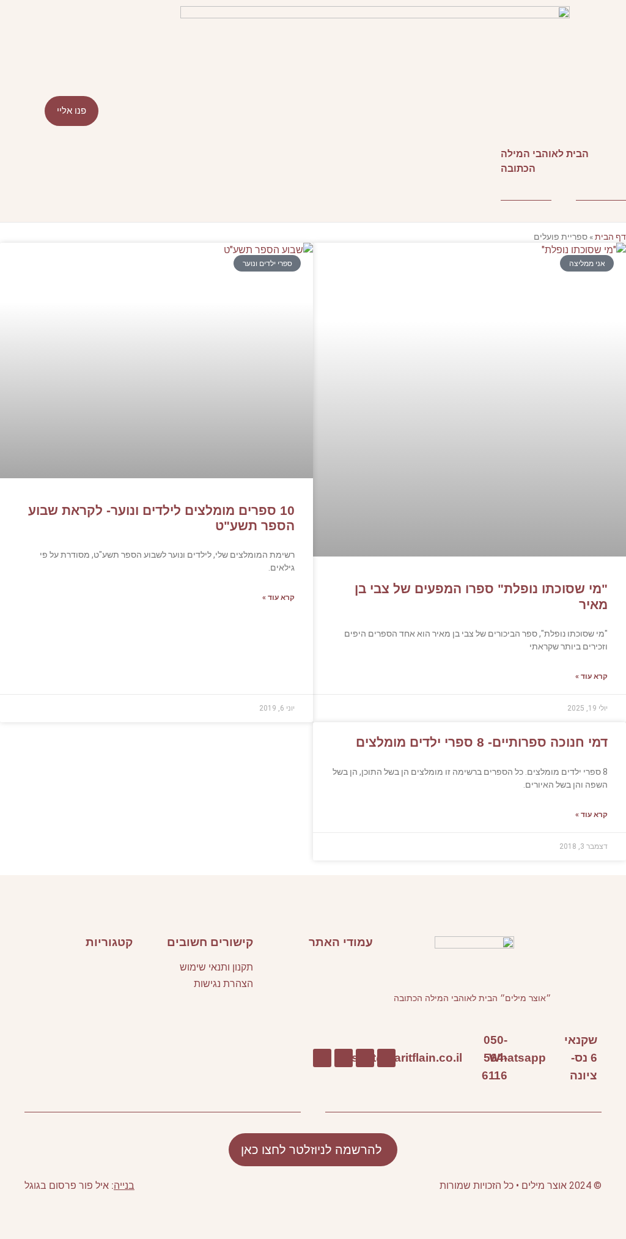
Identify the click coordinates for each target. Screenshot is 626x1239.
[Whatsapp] (551, 1057)
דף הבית (610, 237)
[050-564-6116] (513, 1057)
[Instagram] (322, 1058)
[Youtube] (365, 1058)
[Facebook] (386, 1058)
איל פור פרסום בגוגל (66, 1185)
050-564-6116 (494, 1057)
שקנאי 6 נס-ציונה (580, 1057)
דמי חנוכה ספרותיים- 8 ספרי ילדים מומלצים (482, 742)
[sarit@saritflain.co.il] (468, 1057)
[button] (313, 111)
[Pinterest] (343, 1058)
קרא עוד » (591, 676)
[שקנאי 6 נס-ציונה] (603, 1057)
